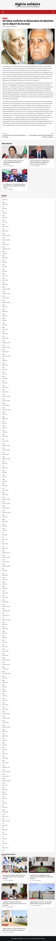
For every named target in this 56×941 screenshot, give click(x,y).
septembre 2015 (6, 780)
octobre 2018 (5, 615)
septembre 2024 (6, 302)
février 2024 (5, 333)
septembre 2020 (6, 512)
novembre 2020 (6, 503)
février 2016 (5, 758)
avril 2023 (4, 378)
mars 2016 (4, 753)
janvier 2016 (5, 762)
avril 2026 (4, 217)
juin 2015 (4, 794)
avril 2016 (4, 749)
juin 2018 (4, 633)
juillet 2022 (5, 418)
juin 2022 (4, 423)
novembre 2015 (6, 771)
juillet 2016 (5, 736)
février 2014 (5, 847)
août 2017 (4, 677)
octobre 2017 (5, 669)
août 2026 (4, 199)
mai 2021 (4, 476)
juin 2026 (4, 208)
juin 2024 (4, 315)
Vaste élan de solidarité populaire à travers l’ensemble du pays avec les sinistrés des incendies (13, 876)
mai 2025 (4, 266)
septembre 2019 (6, 566)
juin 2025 (4, 262)
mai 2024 (4, 320)
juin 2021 (4, 472)
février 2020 (5, 543)
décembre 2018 (6, 606)
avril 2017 (4, 695)
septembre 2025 (6, 248)
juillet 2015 (5, 789)
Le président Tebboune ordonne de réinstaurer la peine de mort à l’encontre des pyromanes (14, 903)
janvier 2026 (5, 231)
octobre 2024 (5, 298)
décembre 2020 (6, 499)
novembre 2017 (6, 664)
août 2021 (4, 463)
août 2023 (4, 360)
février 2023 (5, 387)
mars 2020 (4, 539)
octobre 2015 (5, 776)
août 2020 (4, 517)
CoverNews (33, 938)
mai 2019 (4, 584)
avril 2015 (4, 803)
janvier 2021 (5, 494)
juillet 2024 (5, 311)
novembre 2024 (6, 293)
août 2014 (4, 825)
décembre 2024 (6, 289)
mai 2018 (4, 637)
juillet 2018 (5, 628)
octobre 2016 (5, 722)
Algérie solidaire (27, 4)
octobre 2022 (5, 405)
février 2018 (5, 651)
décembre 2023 (6, 342)
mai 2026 (4, 213)
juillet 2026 (5, 204)
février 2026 (5, 226)
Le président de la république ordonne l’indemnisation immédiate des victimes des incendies (41, 876)
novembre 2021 (6, 450)
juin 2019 (4, 579)
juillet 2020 (5, 521)
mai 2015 (4, 798)
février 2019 (5, 597)
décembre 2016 (6, 713)
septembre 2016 (6, 727)
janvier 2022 (5, 441)
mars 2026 (4, 222)
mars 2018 (4, 646)
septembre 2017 (6, 673)
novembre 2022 (6, 400)
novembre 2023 (6, 347)
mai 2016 (4, 745)
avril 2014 (4, 843)
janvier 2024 (5, 338)
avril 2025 (4, 271)
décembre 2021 (6, 445)
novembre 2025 (6, 240)
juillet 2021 (5, 467)
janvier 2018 (5, 655)
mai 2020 (4, 530)
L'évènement (5, 871)
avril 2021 (4, 481)
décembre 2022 (6, 396)
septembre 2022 (6, 409)
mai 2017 (4, 691)
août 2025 (4, 253)
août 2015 (4, 785)
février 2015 (5, 812)
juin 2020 (4, 526)
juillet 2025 (5, 257)
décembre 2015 (6, 767)
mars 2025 (4, 275)
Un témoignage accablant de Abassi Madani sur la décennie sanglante (41, 135)
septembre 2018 (6, 619)
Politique (5, 18)
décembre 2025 (6, 235)
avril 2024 (4, 324)
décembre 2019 (6, 552)
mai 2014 (4, 838)
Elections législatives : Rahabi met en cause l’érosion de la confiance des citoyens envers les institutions (40, 162)
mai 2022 (4, 427)
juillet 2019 (5, 575)
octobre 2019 (5, 561)
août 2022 (4, 414)
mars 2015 (4, 807)
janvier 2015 (5, 816)
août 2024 (4, 307)
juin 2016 (4, 740)
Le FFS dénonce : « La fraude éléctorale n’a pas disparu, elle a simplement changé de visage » (14, 185)
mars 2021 (4, 485)
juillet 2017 (5, 682)
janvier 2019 (5, 602)
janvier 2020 (5, 548)
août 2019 (4, 570)
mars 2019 (4, 593)
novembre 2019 (6, 557)
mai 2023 (4, 374)
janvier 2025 (5, 284)
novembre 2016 (6, 718)
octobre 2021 (5, 454)
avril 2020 (4, 534)
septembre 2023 (6, 356)
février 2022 (5, 436)
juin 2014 (4, 834)
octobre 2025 (5, 244)
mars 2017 (4, 700)
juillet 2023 (5, 365)
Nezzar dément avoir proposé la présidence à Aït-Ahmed (14, 135)
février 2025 (5, 280)
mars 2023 (4, 383)
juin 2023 (4, 369)
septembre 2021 (6, 459)
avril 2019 (4, 588)
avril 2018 (4, 642)
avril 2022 (4, 432)
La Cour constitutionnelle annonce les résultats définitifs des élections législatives (13, 162)
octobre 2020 (5, 508)
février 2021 (5, 490)
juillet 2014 (5, 829)
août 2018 (4, 624)
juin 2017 (4, 686)
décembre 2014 (6, 821)
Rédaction (14, 26)
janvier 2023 (5, 391)
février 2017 (5, 704)
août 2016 (4, 731)
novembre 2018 (6, 610)
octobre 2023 (5, 351)
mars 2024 (4, 329)
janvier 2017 (5, 709)
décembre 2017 (6, 660)
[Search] (53, 12)
